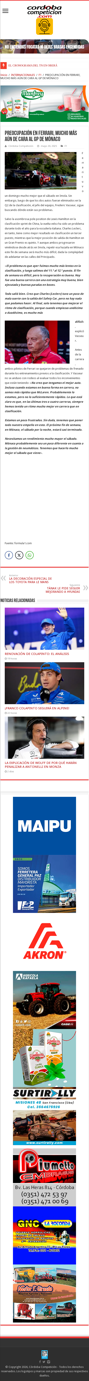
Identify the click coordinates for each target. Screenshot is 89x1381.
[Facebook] (40, 1361)
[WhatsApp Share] (29, 555)
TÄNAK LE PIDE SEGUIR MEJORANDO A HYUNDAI (63, 588)
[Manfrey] (44, 103)
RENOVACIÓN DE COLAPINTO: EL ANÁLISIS (37, 654)
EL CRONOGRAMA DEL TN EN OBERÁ (32, 65)
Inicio (3, 75)
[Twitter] (44, 1361)
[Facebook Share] (9, 555)
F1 (40, 75)
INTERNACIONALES (23, 75)
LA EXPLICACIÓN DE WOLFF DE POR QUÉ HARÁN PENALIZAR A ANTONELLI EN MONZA (41, 765)
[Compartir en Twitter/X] (19, 555)
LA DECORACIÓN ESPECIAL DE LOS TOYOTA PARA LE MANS (30, 579)
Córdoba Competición (20, 146)
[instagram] (49, 1361)
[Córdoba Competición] (44, 10)
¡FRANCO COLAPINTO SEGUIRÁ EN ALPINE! (37, 708)
